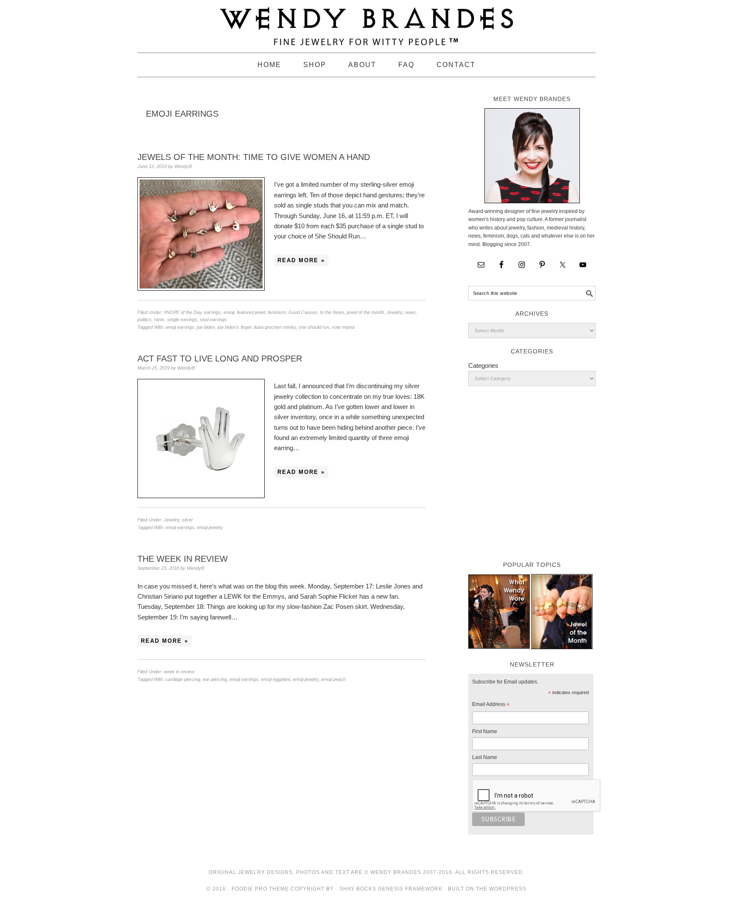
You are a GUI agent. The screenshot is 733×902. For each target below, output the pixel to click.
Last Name (484, 757)
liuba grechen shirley (275, 327)
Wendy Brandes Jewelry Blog (366, 22)
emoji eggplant (275, 679)
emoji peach (333, 679)
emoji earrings (179, 327)
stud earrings (213, 319)
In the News (332, 312)
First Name (484, 731)
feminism (277, 312)
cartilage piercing (182, 679)
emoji (229, 312)
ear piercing (215, 679)
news (410, 312)
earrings (212, 312)
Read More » (301, 260)
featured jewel (251, 312)
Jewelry (394, 312)
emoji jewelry (210, 527)
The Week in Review (182, 558)
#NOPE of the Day (182, 312)
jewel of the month (365, 312)
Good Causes (302, 312)
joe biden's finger (235, 327)
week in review (179, 671)
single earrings (182, 319)
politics (144, 319)
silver (187, 519)
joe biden (206, 327)
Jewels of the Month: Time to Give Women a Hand (253, 157)
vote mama (343, 327)
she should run (314, 327)
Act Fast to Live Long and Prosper (219, 358)
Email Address (490, 705)
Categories (483, 365)
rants (159, 319)
